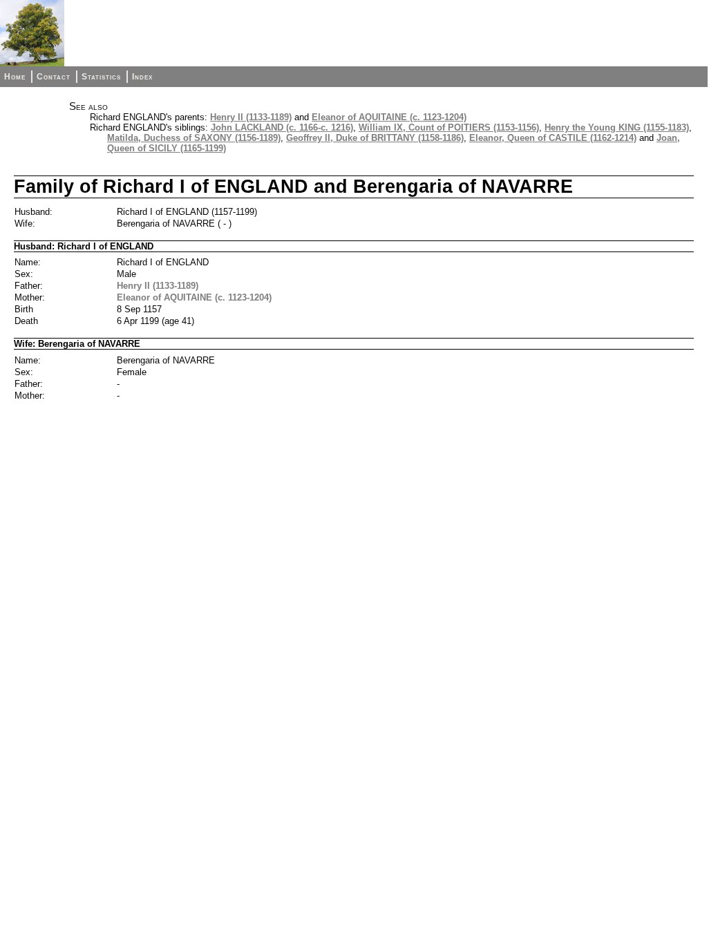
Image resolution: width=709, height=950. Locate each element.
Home (15, 77)
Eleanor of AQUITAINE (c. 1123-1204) (389, 117)
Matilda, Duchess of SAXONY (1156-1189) (194, 138)
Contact (53, 77)
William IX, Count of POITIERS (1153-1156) (449, 127)
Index (142, 77)
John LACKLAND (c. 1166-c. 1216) (282, 127)
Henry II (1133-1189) (251, 117)
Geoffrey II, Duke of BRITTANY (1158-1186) (375, 138)
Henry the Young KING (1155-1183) (617, 127)
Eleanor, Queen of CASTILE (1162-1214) (552, 138)
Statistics (101, 77)
